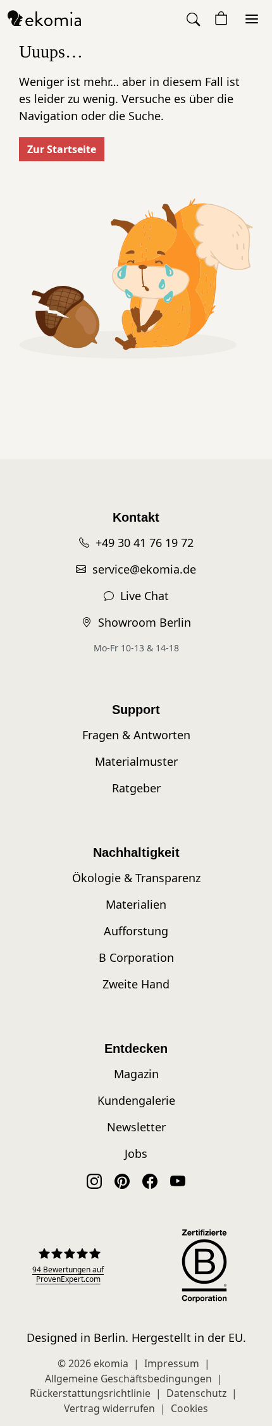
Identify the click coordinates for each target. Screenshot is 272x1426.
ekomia (111, 1363)
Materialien (136, 904)
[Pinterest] (122, 1180)
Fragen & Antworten (136, 734)
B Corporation (136, 957)
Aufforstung (136, 930)
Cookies (189, 1408)
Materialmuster (136, 761)
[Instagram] (94, 1180)
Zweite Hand (136, 984)
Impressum (171, 1363)
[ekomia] (44, 18)
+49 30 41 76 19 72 (145, 542)
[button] (194, 18)
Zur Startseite (61, 149)
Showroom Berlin (144, 622)
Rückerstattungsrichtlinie (90, 1393)
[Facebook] (150, 1180)
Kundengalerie (136, 1100)
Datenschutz (196, 1393)
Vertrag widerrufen (109, 1408)
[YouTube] (177, 1180)
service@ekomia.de (144, 569)
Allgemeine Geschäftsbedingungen (128, 1379)
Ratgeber (136, 788)
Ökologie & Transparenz (136, 877)
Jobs (136, 1153)
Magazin (136, 1073)
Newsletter (136, 1126)
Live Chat (144, 595)
